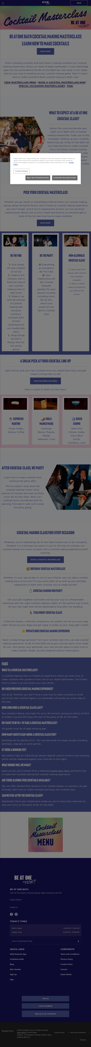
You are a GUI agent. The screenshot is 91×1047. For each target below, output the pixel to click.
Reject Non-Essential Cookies (38, 178)
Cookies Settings (21, 171)
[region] (45, 168)
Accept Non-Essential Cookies (64, 178)
